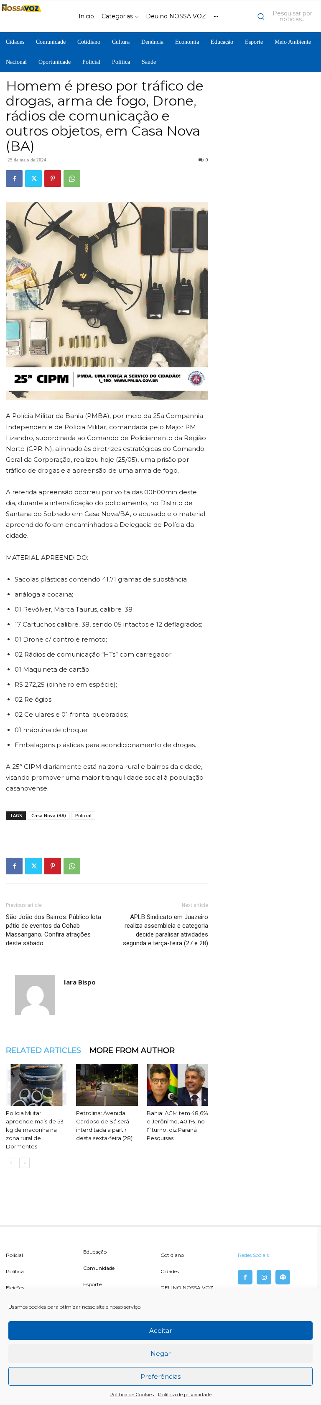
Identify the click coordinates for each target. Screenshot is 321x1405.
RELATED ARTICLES (43, 1050)
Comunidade (99, 1268)
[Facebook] (14, 178)
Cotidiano (172, 1255)
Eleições (15, 1287)
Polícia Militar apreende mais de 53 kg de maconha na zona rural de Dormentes (35, 1130)
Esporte (92, 1284)
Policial (83, 815)
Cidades (169, 1271)
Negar (160, 1353)
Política (15, 1271)
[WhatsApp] (72, 178)
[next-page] (24, 1163)
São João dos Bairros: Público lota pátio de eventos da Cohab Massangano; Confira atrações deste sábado (53, 930)
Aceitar (160, 1330)
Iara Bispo (80, 982)
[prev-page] (11, 1163)
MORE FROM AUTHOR (132, 1050)
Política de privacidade (184, 1394)
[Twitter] (33, 178)
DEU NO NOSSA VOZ (186, 1287)
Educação (95, 1252)
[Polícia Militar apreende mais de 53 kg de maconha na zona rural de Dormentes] (36, 1085)
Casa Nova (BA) (48, 815)
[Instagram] (264, 1277)
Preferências (160, 1376)
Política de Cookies (132, 1394)
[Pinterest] (52, 178)
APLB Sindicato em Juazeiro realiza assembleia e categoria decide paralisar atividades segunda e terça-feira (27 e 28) (165, 930)
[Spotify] (282, 1277)
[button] (287, 16)
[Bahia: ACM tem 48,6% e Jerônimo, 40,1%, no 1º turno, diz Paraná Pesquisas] (177, 1085)
